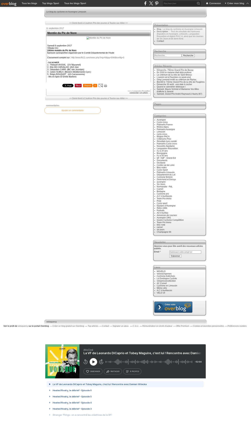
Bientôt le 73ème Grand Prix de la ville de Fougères (181, 82)
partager (115, 371)
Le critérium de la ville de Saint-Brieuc (174, 75)
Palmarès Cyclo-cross (167, 143)
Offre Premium (182, 326)
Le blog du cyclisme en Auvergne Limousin (66, 12)
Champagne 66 (164, 232)
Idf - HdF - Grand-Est (166, 158)
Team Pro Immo (164, 222)
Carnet (160, 189)
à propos (134, 371)
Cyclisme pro (163, 194)
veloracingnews (164, 274)
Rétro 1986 (162, 208)
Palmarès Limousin (166, 172)
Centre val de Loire (166, 165)
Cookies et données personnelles (208, 326)
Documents (162, 160)
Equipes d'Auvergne (166, 206)
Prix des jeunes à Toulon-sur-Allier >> (110, 23)
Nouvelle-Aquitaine (166, 146)
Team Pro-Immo (164, 198)
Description (163, 31)
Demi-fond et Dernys (166, 179)
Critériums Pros (164, 139)
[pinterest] (157, 3)
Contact (160, 41)
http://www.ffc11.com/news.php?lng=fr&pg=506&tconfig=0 (97, 57)
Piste (159, 201)
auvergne (161, 182)
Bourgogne (162, 153)
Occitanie (161, 163)
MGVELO (161, 271)
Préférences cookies (237, 326)
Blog (159, 29)
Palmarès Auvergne (166, 129)
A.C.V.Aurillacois (164, 196)
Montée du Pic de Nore (62, 33)
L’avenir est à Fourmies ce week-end (174, 77)
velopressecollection (166, 281)
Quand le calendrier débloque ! (171, 87)
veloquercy (51, 322)
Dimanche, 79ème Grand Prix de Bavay (175, 70)
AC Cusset (162, 283)
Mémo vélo (162, 288)
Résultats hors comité (167, 141)
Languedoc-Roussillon (141, 91)
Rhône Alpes (163, 127)
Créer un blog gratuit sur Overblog (68, 326)
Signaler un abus (121, 326)
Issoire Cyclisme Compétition (170, 220)
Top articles (93, 326)
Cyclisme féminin (165, 177)
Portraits (160, 210)
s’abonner (95, 371)
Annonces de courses (167, 215)
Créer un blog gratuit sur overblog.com (173, 307)
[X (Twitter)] (151, 3)
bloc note (161, 225)
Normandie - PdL (165, 186)
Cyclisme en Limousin (167, 285)
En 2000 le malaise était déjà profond (174, 72)
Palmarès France (165, 124)
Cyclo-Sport (162, 170)
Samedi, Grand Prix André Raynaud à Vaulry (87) (179, 94)
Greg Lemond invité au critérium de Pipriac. (177, 79)
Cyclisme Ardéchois (166, 276)
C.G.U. (136, 326)
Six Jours (161, 184)
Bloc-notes (162, 167)
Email (156, 252)
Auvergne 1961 (164, 217)
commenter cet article (139, 93)
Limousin (161, 132)
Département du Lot (166, 175)
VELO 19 (161, 293)
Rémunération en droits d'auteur (157, 326)
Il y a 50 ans (162, 155)
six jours (160, 229)
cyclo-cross (162, 134)
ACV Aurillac (162, 213)
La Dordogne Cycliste (167, 278)
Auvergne (161, 120)
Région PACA (163, 136)
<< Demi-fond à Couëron (80, 23)
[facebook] (145, 3)
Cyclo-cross (162, 122)
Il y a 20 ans (162, 151)
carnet (160, 227)
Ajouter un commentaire (72, 110)
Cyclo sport (162, 203)
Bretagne (161, 191)
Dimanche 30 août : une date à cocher (174, 84)
